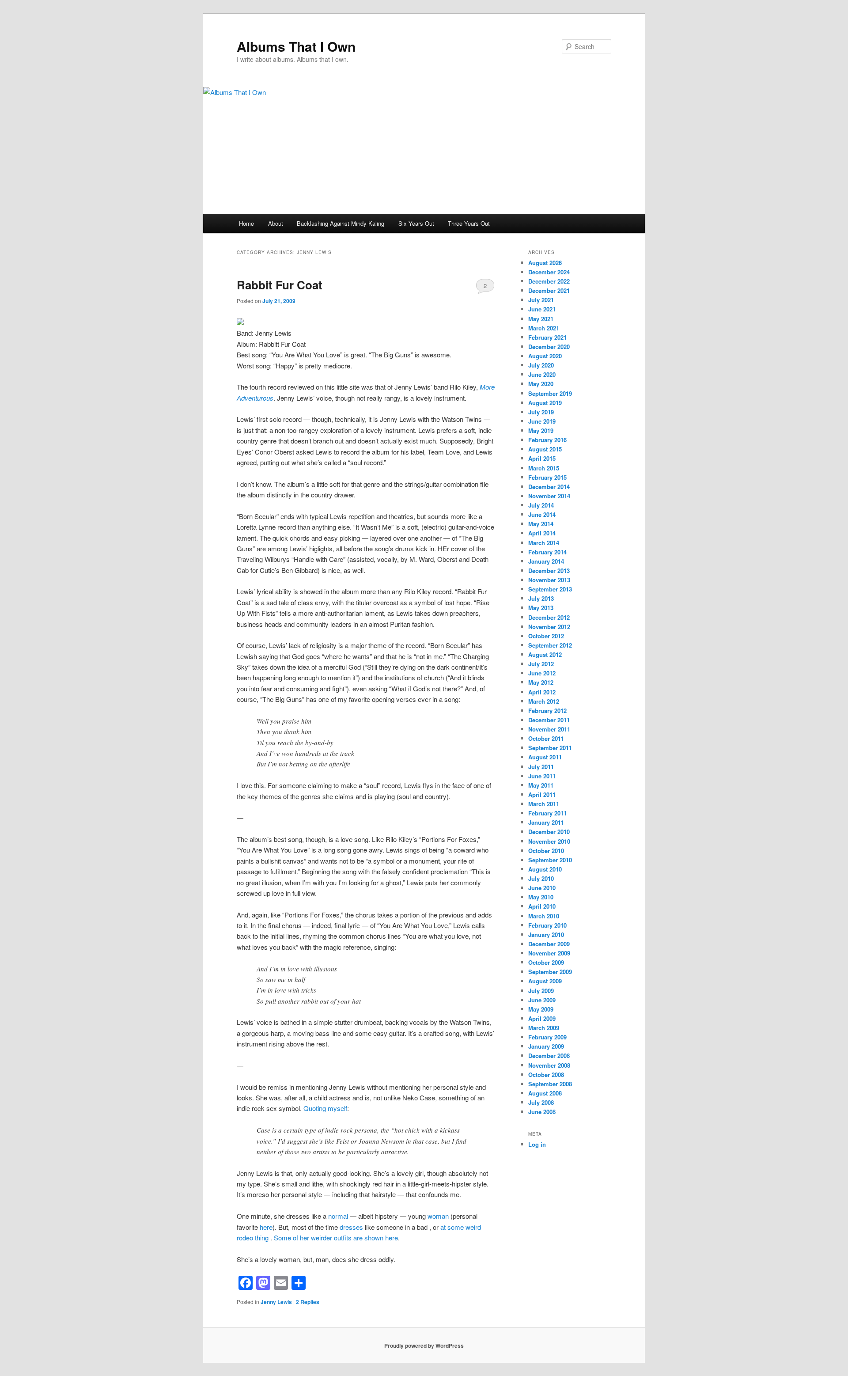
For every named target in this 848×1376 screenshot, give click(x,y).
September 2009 (550, 971)
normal (338, 1216)
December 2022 (549, 281)
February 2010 (547, 925)
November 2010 (549, 841)
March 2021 (543, 328)
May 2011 (540, 785)
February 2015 (547, 477)
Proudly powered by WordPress (424, 1345)
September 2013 (550, 589)
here (266, 1227)
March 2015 (543, 468)
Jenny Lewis (276, 1302)
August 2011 (545, 757)
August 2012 (545, 654)
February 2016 (547, 440)
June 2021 (542, 309)
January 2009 (546, 1046)
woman (438, 1216)
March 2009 (543, 1027)
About (275, 223)
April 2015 (542, 458)
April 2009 (542, 1018)
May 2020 (540, 383)
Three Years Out (469, 223)
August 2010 (545, 869)
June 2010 (542, 887)
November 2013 (549, 580)
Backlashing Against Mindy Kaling (340, 223)
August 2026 (545, 262)
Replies (307, 1302)
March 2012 (543, 701)
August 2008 (545, 1093)
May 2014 (540, 523)
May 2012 (540, 682)
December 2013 (549, 570)
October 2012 (546, 636)
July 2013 (541, 598)
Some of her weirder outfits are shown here (336, 1237)
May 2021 (540, 319)
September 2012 (550, 645)
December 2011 (549, 720)
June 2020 (542, 374)
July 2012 (541, 664)
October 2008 (546, 1074)
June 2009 (542, 1000)
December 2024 (549, 272)
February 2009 (547, 1037)
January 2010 (546, 934)
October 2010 (546, 850)
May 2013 (540, 607)
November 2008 (549, 1065)
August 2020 (545, 356)
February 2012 (547, 710)
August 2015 (545, 449)
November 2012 (549, 626)
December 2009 (549, 944)
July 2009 (541, 990)
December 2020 (549, 346)
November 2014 (549, 496)
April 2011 (542, 794)
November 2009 (549, 953)
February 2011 (547, 813)
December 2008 (549, 1055)
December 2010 (549, 831)
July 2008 (541, 1102)
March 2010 (543, 916)
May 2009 (540, 1009)
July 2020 (541, 365)
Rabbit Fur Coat (279, 285)
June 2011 (542, 776)
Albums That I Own (296, 46)
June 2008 (542, 1111)
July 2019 (541, 412)
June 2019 (542, 421)
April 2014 (542, 533)
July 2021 (541, 300)
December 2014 (549, 486)
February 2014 (547, 552)
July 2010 (541, 878)
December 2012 (549, 617)
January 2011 (546, 822)
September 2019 (550, 393)
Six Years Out (416, 223)
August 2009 (545, 981)
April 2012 (542, 692)
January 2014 (546, 561)
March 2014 (543, 542)
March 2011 (543, 804)
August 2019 (545, 402)
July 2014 (541, 505)
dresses (351, 1227)
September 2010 (550, 860)
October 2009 (546, 962)
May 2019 (540, 430)
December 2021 (549, 290)
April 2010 (542, 906)
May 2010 (540, 897)
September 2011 (550, 747)
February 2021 (547, 337)
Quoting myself (325, 1108)
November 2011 (549, 729)
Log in (537, 1144)
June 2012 (542, 673)
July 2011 (541, 766)
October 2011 (546, 738)
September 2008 (550, 1084)
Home (246, 223)
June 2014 (542, 514)
